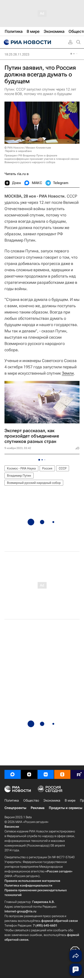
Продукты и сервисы (65, 808)
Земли (68, 373)
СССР (63, 468)
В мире (70, 800)
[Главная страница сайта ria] (27, 42)
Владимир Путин (19, 475)
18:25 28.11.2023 (16, 54)
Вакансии (11, 826)
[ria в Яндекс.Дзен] (29, 774)
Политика (11, 800)
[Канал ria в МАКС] (12, 774)
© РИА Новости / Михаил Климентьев (27, 147)
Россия (47, 468)
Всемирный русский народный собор (34, 483)
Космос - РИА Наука (21, 468)
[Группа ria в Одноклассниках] (62, 774)
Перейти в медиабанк (18, 151)
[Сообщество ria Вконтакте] (46, 774)
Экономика (51, 800)
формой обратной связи (59, 920)
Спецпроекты (15, 808)
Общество (31, 800)
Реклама (37, 808)
